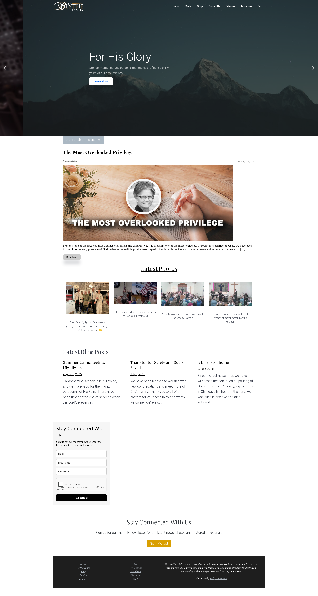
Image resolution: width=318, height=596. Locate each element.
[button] (5, 68)
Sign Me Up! (159, 543)
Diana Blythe (71, 161)
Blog (83, 571)
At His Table (83, 567)
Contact (83, 579)
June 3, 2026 (206, 368)
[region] (159, 68)
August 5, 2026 (72, 374)
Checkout (135, 575)
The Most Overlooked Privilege (97, 152)
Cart (135, 579)
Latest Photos (159, 268)
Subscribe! (81, 497)
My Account (135, 567)
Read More (72, 257)
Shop (135, 564)
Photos (83, 575)
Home (83, 564)
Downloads (135, 571)
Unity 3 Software (218, 578)
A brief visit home (213, 362)
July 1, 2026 (137, 374)
